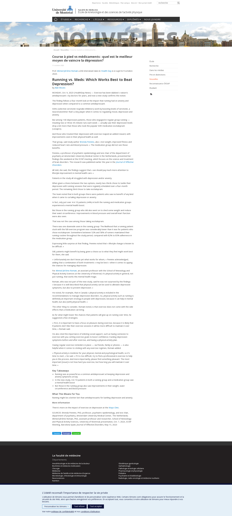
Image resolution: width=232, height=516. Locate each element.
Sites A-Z (134, 3)
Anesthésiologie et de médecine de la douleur (71, 463)
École (151, 61)
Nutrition (55, 480)
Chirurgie (56, 468)
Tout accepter (96, 506)
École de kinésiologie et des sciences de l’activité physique (110, 12)
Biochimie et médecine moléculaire (66, 466)
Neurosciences (58, 478)
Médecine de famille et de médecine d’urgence (71, 473)
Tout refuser (79, 506)
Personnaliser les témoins (56, 506)
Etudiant (153, 88)
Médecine (56, 471)
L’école (97, 19)
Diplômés (133, 19)
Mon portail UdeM (145, 3)
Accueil (55, 19)
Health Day (106, 70)
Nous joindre (152, 19)
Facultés (105, 3)
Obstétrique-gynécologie (129, 463)
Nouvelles (65, 50)
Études (65, 19)
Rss (151, 94)
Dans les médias (156, 70)
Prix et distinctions (157, 75)
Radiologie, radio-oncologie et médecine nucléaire (139, 478)
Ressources (115, 19)
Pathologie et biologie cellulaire (131, 468)
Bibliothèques (114, 3)
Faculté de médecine (88, 10)
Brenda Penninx (87, 141)
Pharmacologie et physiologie (131, 471)
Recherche (81, 19)
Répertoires (96, 3)
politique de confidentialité (62, 511)
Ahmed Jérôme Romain (67, 70)
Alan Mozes (60, 87)
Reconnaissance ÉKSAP (159, 84)
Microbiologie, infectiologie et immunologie (69, 475)
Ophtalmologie (124, 466)
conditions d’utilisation (90, 511)
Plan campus (125, 3)
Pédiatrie (122, 473)
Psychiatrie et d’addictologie (130, 475)
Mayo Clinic (114, 407)
